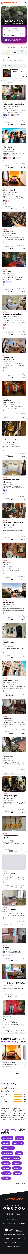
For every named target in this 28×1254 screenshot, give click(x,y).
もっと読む (9, 82)
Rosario (19, 1153)
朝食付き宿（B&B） (7, 1016)
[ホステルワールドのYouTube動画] (16, 1208)
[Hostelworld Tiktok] (23, 1208)
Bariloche (17, 1163)
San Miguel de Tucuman (11, 1158)
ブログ (8, 1219)
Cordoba (6, 1143)
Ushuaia (17, 1173)
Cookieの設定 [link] (17, 1246)
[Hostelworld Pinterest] (19, 1208)
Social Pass (22, 1223)
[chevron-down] (17, 1089)
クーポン (23, 1238)
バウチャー (8, 1242)
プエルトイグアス (8, 1148)
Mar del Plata (7, 1153)
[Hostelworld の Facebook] (4, 1208)
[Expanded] (3, 48)
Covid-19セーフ (10, 955)
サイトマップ (10, 1246)
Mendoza (19, 1138)
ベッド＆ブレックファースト (10, 1223)
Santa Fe (6, 1163)
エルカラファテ (18, 1143)
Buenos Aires (7, 1138)
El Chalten (6, 1173)
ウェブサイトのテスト (17, 1242)
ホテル (4, 981)
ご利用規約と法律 (15, 1238)
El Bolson (6, 1178)
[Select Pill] (21, 2)
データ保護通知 (6, 1238)
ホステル (5, 102)
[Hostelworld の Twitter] (8, 1208)
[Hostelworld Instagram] (12, 1208)
